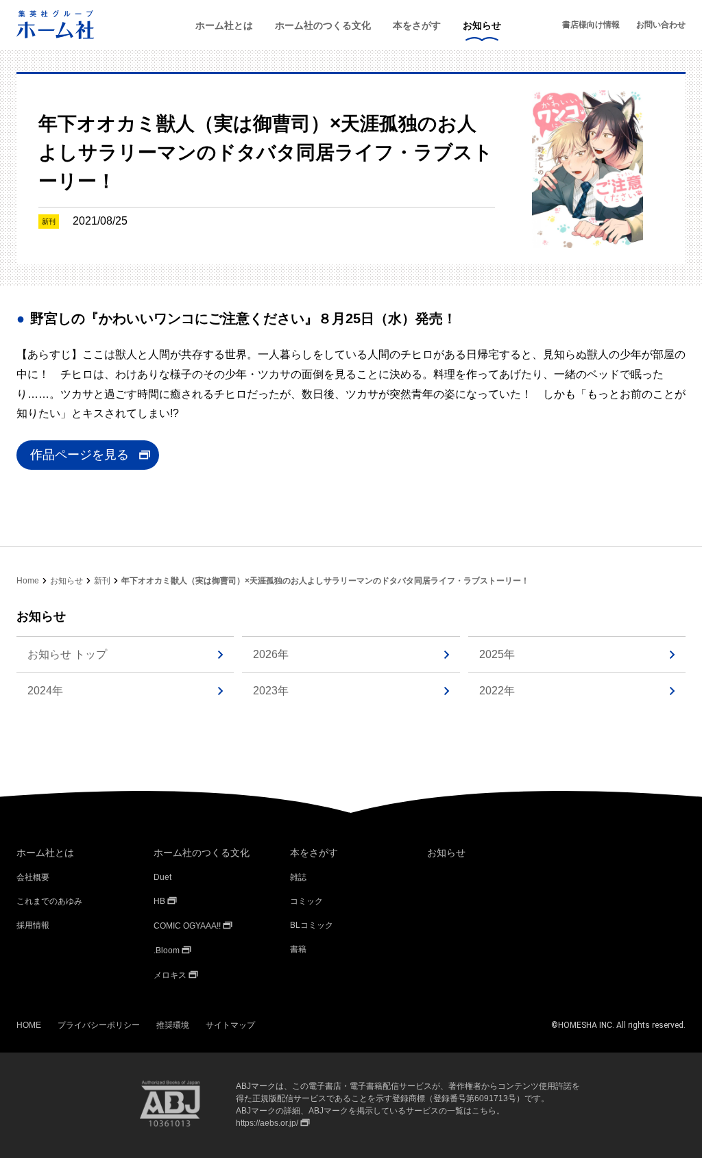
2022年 (497, 690)
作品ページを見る (79, 455)
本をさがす (417, 25)
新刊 (102, 581)
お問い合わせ (661, 24)
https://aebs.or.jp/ (267, 1123)
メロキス (170, 975)
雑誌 (298, 877)
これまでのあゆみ (49, 901)
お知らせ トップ (67, 654)
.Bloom (167, 950)
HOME (28, 1025)
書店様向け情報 (591, 24)
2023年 (271, 690)
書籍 (298, 949)
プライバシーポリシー (99, 1025)
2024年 (45, 690)
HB (159, 901)
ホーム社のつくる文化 (323, 25)
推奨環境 (172, 1025)
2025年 (497, 654)
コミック (306, 901)
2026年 (271, 654)
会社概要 (32, 877)
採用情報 (32, 925)
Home (27, 581)
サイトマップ (230, 1025)
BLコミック (311, 925)
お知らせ (482, 25)
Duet (162, 877)
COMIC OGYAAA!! (187, 926)
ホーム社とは (224, 25)
